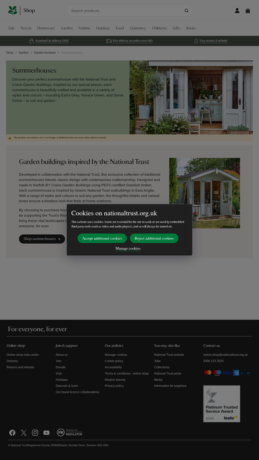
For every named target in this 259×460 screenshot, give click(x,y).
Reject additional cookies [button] (154, 238)
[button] (248, 11)
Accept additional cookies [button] (102, 238)
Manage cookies (127, 248)
